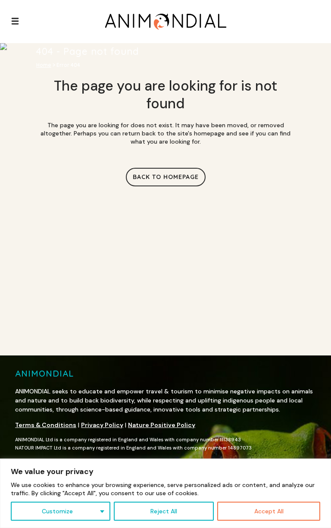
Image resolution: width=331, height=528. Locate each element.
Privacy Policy (102, 425)
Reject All (163, 511)
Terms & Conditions (45, 425)
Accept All (269, 511)
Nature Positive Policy (161, 425)
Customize (57, 511)
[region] (165, 493)
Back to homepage (166, 177)
